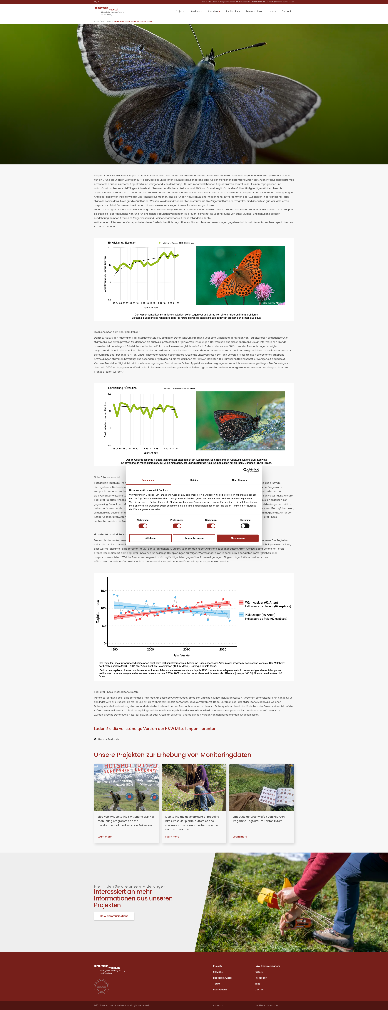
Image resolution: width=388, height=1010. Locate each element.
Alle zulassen (238, 538)
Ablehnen (150, 538)
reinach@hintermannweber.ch (280, 2)
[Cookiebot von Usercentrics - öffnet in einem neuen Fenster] (245, 470)
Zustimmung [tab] (148, 480)
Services (218, 971)
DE (95, 2)
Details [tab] (194, 480)
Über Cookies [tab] (239, 480)
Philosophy (261, 977)
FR (98, 2)
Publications (233, 11)
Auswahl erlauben (194, 538)
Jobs (273, 11)
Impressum (219, 1005)
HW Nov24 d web (108, 739)
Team (216, 983)
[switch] (177, 526)
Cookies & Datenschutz (267, 1005)
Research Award (255, 11)
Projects (180, 11)
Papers (259, 971)
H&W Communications (114, 916)
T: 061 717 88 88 (258, 2)
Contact (286, 11)
